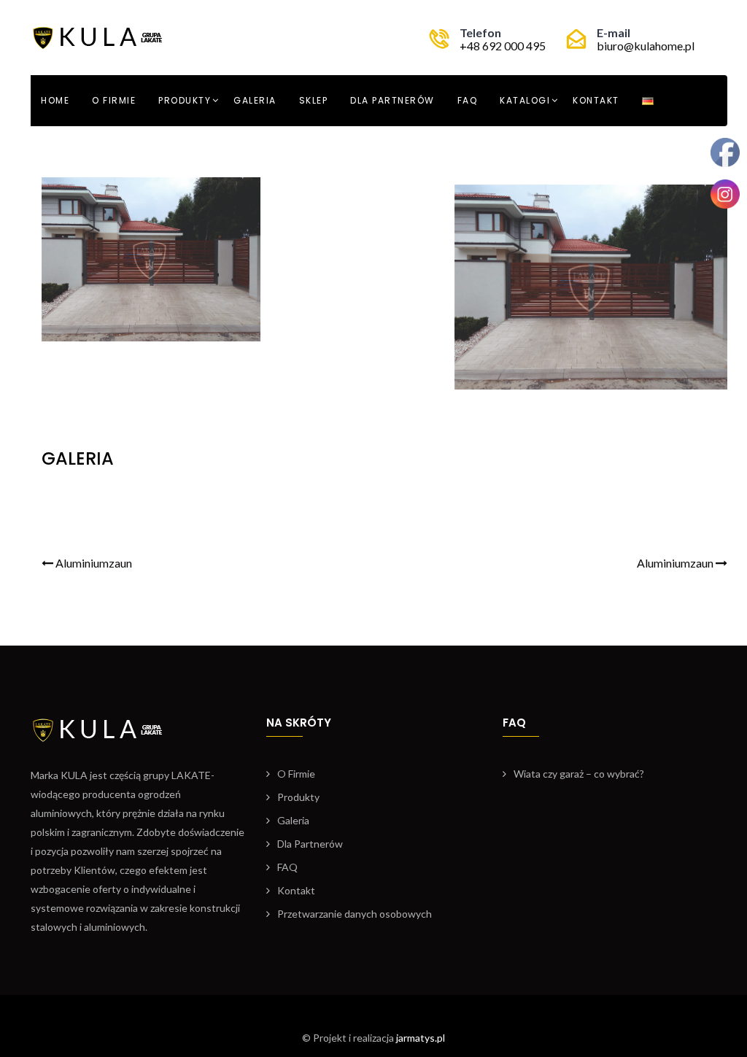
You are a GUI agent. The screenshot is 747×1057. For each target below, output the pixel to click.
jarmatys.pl (420, 1037)
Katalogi (525, 100)
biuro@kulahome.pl (645, 46)
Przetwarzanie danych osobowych (354, 913)
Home (55, 100)
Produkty (184, 100)
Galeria (254, 100)
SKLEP (313, 100)
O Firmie (114, 100)
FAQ (467, 100)
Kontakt (596, 100)
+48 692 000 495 (503, 46)
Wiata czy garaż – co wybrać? (579, 773)
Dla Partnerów (392, 100)
